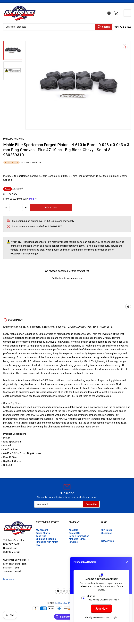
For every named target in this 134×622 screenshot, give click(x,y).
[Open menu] (127, 13)
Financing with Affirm (47, 542)
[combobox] (58, 26)
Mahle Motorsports (13, 139)
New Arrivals (107, 541)
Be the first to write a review (67, 278)
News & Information (79, 536)
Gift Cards (106, 530)
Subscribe (91, 504)
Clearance (106, 533)
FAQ (38, 544)
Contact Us (74, 533)
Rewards (73, 542)
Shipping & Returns (46, 539)
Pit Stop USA (61, 603)
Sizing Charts (43, 533)
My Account (42, 530)
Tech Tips (41, 536)
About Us (73, 530)
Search (106, 26)
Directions (9, 579)
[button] (67, 278)
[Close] (127, 562)
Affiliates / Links (77, 539)
